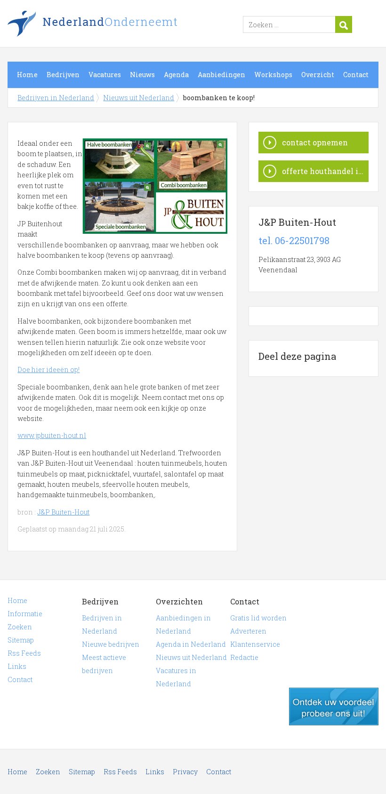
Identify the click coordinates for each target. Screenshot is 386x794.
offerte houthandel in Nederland (325, 171)
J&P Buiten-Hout (63, 512)
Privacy (185, 771)
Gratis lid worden (258, 617)
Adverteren (248, 631)
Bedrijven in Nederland (125, 25)
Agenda (176, 74)
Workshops (273, 74)
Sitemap (21, 639)
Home (27, 74)
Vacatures (104, 74)
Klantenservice (255, 644)
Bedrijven (63, 74)
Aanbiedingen (221, 74)
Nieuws (142, 74)
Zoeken (20, 626)
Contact (356, 74)
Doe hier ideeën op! (48, 369)
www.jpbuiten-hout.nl (51, 435)
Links (17, 666)
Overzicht (317, 74)
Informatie (25, 613)
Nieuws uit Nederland (138, 97)
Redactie (244, 657)
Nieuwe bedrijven (110, 644)
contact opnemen (315, 142)
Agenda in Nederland (191, 644)
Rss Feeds (24, 653)
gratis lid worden (333, 706)
